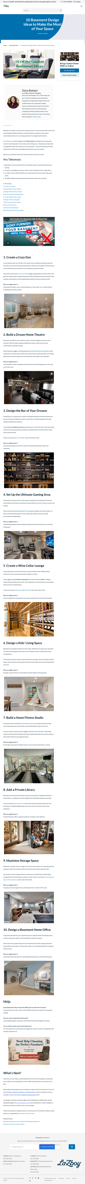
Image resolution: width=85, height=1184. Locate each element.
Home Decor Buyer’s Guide (26, 1113)
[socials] (30, 1178)
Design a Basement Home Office (14, 210)
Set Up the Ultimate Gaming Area (14, 194)
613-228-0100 (7, 1164)
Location (77, 1)
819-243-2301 (34, 1172)
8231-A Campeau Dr (12, 1156)
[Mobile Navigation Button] (81, 6)
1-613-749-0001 (67, 1)
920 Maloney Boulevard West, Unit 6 (40, 1168)
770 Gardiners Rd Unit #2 (41, 1161)
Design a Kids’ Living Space (12, 199)
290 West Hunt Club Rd (14, 1161)
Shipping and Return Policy (50, 1178)
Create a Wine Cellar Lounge (13, 197)
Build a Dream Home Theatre (13, 189)
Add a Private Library (11, 205)
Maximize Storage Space (11, 207)
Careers (68, 1178)
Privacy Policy (61, 1178)
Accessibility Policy (48, 1180)
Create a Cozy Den (10, 186)
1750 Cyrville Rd (38, 1156)
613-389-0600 (34, 1164)
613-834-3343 (7, 1158)
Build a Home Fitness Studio (13, 202)
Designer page (37, 116)
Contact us (74, 1178)
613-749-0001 (34, 1158)
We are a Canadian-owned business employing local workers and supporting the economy (29, 1)
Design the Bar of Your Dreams (13, 191)
